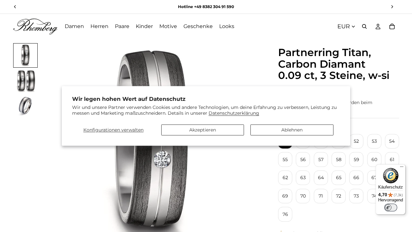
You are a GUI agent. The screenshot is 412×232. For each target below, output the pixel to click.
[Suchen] (364, 26)
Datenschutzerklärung (234, 113)
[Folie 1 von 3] (25, 55)
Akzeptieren (202, 130)
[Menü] (402, 168)
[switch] (390, 207)
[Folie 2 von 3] (25, 81)
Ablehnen (292, 130)
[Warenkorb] (392, 26)
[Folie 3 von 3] (25, 107)
